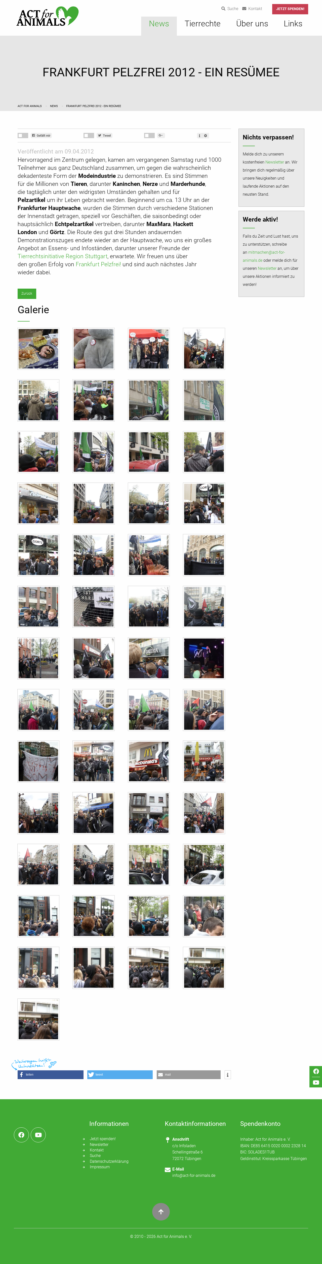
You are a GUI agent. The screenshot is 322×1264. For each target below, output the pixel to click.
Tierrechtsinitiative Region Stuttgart (62, 256)
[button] (51, 1074)
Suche (95, 1155)
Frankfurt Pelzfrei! (98, 264)
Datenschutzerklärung (109, 1161)
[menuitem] (159, 26)
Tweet (106, 135)
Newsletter (274, 162)
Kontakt (97, 1150)
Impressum (100, 1167)
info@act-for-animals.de (193, 1175)
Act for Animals (30, 106)
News (54, 106)
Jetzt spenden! (290, 9)
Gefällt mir (43, 135)
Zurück (26, 293)
